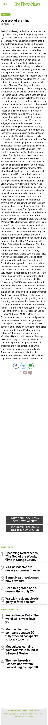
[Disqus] (24, 411)
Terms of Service (25, 714)
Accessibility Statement (24, 716)
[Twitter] (23, 366)
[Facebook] (16, 366)
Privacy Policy (38, 714)
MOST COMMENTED (9, 609)
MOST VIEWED (7, 547)
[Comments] (31, 366)
